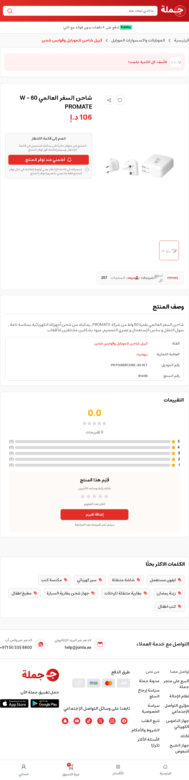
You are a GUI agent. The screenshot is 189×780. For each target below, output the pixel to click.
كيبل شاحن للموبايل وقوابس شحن (121, 344)
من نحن (152, 672)
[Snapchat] (65, 721)
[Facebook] (124, 721)
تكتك (184, 736)
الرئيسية (181, 40)
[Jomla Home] (173, 11)
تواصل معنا (179, 672)
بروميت (142, 354)
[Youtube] (77, 721)
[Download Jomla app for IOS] (14, 703)
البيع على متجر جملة (176, 684)
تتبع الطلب (150, 721)
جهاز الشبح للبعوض (179, 748)
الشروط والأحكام (145, 730)
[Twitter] (100, 721)
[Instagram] (112, 721)
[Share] (109, 100)
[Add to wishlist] (120, 100)
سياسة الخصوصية (150, 708)
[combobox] (84, 10)
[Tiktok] (88, 721)
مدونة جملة (149, 681)
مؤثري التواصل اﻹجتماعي (177, 708)
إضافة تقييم (95, 515)
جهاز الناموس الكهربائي (177, 724)
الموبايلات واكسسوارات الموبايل (138, 40)
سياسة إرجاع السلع (148, 693)
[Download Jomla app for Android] (45, 703)
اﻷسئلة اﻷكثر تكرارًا (148, 742)
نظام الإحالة (179, 696)
